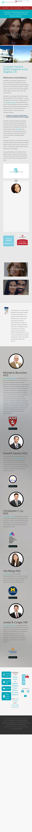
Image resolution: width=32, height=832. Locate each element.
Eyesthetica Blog (8, 682)
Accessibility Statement (21, 720)
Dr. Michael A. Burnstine (9, 378)
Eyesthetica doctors (10, 102)
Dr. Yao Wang (6, 574)
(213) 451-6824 (18, 729)
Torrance (15, 692)
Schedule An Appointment (8, 674)
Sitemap (12, 720)
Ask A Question (26, 8)
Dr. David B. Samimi (18, 458)
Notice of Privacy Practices (9, 722)
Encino (15, 677)
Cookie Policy (21, 722)
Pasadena (15, 686)
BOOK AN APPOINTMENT (16, 43)
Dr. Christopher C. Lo (9, 516)
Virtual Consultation (15, 8)
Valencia (15, 695)
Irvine (15, 679)
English (19, 1)
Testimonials (8, 688)
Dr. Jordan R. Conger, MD (10, 625)
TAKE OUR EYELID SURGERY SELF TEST (16, 39)
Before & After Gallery (8, 696)
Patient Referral (5, 8)
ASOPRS (18, 129)
